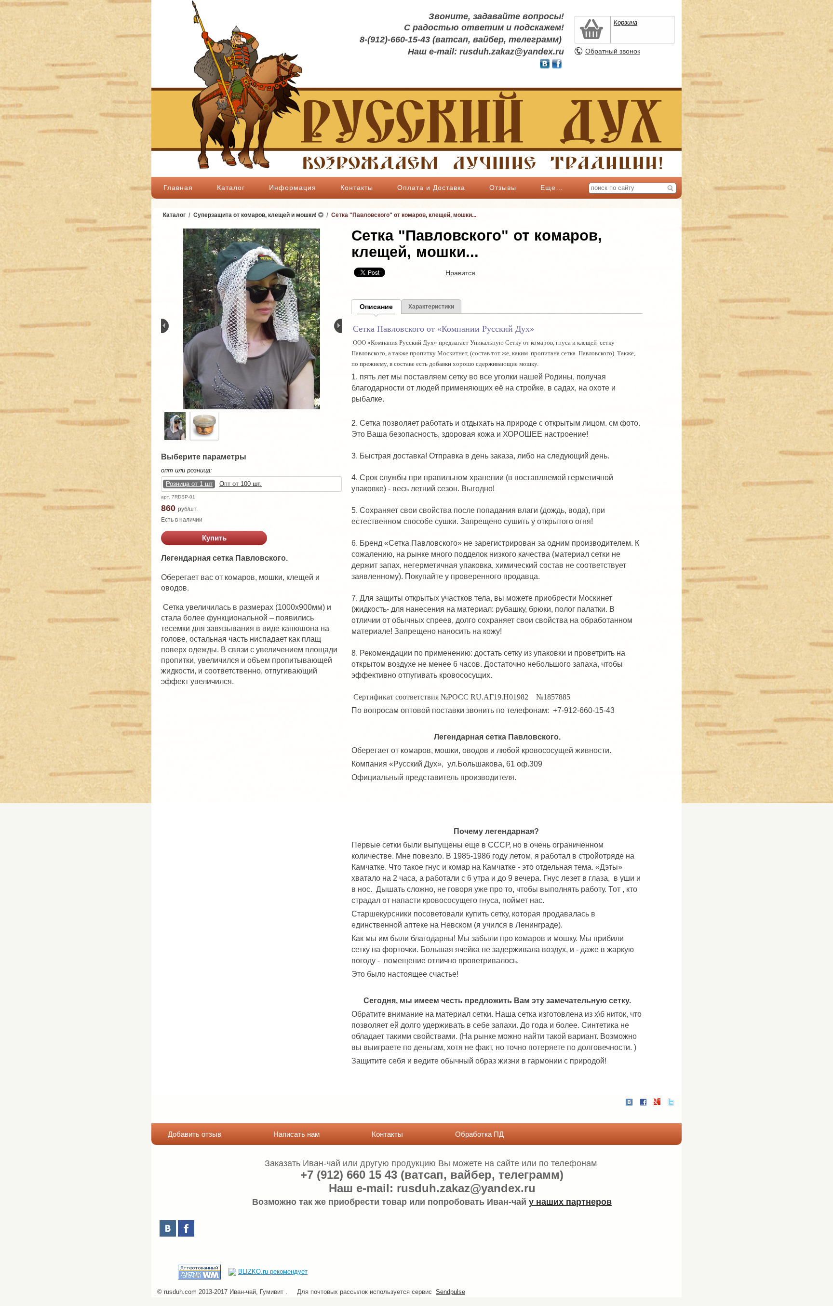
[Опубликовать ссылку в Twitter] (671, 1102)
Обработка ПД (479, 1134)
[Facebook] (186, 1228)
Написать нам (296, 1134)
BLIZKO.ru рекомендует (273, 1271)
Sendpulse (450, 1291)
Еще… (551, 187)
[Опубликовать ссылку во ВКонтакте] (629, 1102)
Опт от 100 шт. (240, 483)
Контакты (356, 187)
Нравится (460, 273)
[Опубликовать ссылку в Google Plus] (657, 1102)
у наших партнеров (570, 1202)
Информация (292, 187)
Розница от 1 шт (189, 483)
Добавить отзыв (194, 1134)
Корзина (625, 22)
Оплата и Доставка (431, 187)
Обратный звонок (612, 51)
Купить (214, 538)
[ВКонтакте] (168, 1228)
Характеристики (431, 306)
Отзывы (502, 187)
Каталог (231, 187)
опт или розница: (186, 470)
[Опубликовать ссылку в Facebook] (643, 1102)
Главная (178, 187)
